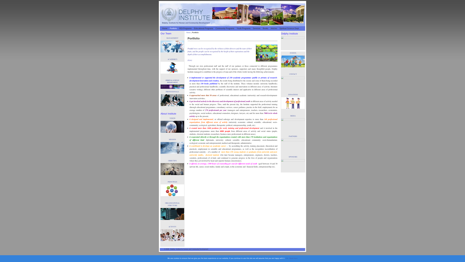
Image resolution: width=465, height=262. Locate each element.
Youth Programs (243, 28)
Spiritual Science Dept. (289, 28)
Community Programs (225, 28)
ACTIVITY (172, 226)
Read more (293, 258)
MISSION (172, 139)
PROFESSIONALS (172, 91)
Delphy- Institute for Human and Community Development (186, 23)
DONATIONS (293, 94)
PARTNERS (293, 136)
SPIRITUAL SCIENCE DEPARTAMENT (172, 81)
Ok (287, 258)
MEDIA (293, 116)
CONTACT (293, 74)
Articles (274, 28)
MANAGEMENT (172, 38)
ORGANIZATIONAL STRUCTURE (172, 204)
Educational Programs (203, 28)
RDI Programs (185, 28)
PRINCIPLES (172, 182)
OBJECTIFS (172, 161)
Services (256, 28)
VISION (172, 118)
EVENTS (293, 53)
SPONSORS (293, 157)
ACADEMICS (172, 59)
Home (164, 28)
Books (265, 28)
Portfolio (173, 28)
